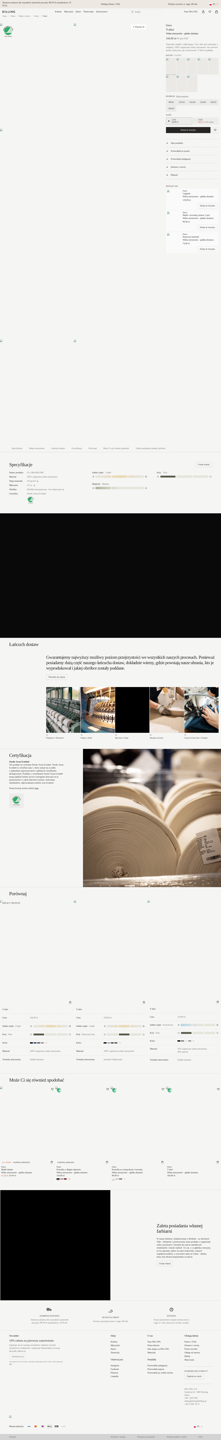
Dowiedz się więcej (57, 677)
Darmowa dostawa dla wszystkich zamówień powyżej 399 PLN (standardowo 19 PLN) (36, 4)
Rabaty (187, 1356)
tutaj (36, 788)
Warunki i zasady (118, 1437)
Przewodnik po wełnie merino (160, 1373)
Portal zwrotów (191, 1349)
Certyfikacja (77, 448)
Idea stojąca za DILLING (158, 1349)
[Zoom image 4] (37, 392)
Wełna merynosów (37, 448)
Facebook (115, 1369)
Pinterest (114, 1373)
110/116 (182, 102)
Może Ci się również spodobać (116, 448)
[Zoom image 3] (73, 234)
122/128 (192, 102)
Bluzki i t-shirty (24, 16)
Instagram (115, 1365)
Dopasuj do (139, 27)
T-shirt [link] (44, 16)
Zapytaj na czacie (194, 1376)
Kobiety (58, 12)
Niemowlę (115, 1352)
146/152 (213, 102)
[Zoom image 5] (110, 392)
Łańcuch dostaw (58, 448)
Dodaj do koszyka (188, 130)
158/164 (171, 108)
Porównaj (93, 448)
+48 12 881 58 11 (192, 1404)
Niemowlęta (88, 12)
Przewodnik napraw (155, 1369)
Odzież (12, 16)
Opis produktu (177, 143)
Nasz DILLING (191, 12)
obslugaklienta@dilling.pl (195, 1401)
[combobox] (214, 4)
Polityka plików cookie (177, 1437)
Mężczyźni (68, 12)
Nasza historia (153, 1345)
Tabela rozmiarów (182, 96)
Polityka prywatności (146, 1437)
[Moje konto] (203, 12)
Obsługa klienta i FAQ (110, 4)
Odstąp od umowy (192, 1352)
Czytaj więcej (203, 464)
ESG (200, 1437)
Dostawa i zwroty (178, 167)
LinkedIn (114, 1376)
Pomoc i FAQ (190, 1342)
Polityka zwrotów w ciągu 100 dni (182, 4)
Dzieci (78, 12)
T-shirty (36, 16)
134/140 (203, 102)
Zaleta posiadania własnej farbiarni (150, 448)
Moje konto (189, 1360)
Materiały (151, 1352)
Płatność (174, 175)
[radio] (169, 121)
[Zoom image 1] (37, 75)
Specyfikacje (17, 448)
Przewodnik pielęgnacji (181, 159)
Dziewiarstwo (102, 12)
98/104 (171, 102)
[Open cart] (216, 12)
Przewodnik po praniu (180, 151)
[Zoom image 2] (110, 75)
